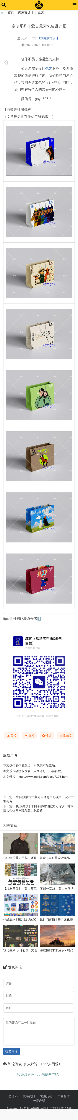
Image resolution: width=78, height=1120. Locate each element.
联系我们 (29, 1096)
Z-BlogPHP (31, 1108)
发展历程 (46, 1096)
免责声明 (39, 1100)
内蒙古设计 (25, 12)
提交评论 (11, 1051)
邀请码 (13, 1096)
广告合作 (63, 1096)
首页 (11, 12)
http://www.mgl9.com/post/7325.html (43, 776)
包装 (48, 68)
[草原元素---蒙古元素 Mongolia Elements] (1, 12)
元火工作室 (28, 38)
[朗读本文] (6, 62)
